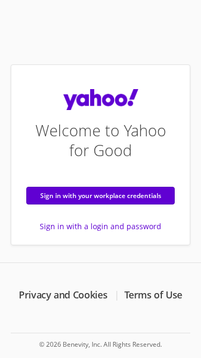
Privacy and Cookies (63, 294)
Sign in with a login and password (100, 226)
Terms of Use (153, 294)
